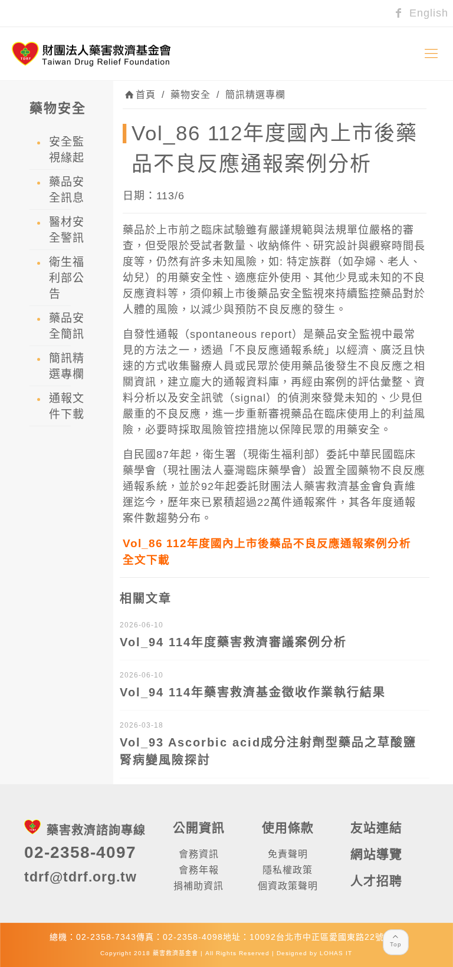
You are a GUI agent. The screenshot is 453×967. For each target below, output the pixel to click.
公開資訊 (199, 827)
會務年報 (199, 870)
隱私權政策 (287, 870)
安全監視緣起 (66, 150)
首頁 (146, 95)
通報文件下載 (66, 406)
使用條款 (288, 827)
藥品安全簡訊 (66, 326)
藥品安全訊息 (66, 190)
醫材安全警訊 (66, 230)
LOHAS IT (336, 953)
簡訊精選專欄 (255, 95)
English (427, 13)
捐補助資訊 (198, 886)
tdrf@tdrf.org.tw (80, 876)
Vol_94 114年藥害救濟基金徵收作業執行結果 (253, 692)
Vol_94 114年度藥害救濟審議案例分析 (233, 642)
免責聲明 (288, 854)
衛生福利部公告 (66, 278)
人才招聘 (376, 880)
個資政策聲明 (288, 886)
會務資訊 (199, 854)
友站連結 (376, 827)
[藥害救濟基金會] (91, 53)
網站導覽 (376, 854)
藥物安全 (190, 95)
